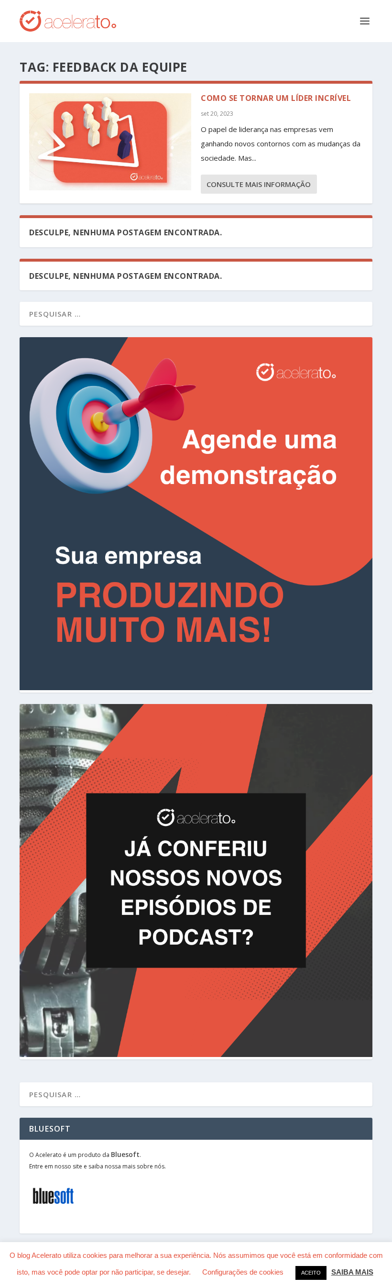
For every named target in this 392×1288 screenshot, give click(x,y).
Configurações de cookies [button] (242, 1272)
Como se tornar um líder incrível (276, 98)
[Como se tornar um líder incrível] (110, 141)
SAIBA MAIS (352, 1272)
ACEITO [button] (311, 1273)
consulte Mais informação (259, 184)
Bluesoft (125, 1154)
